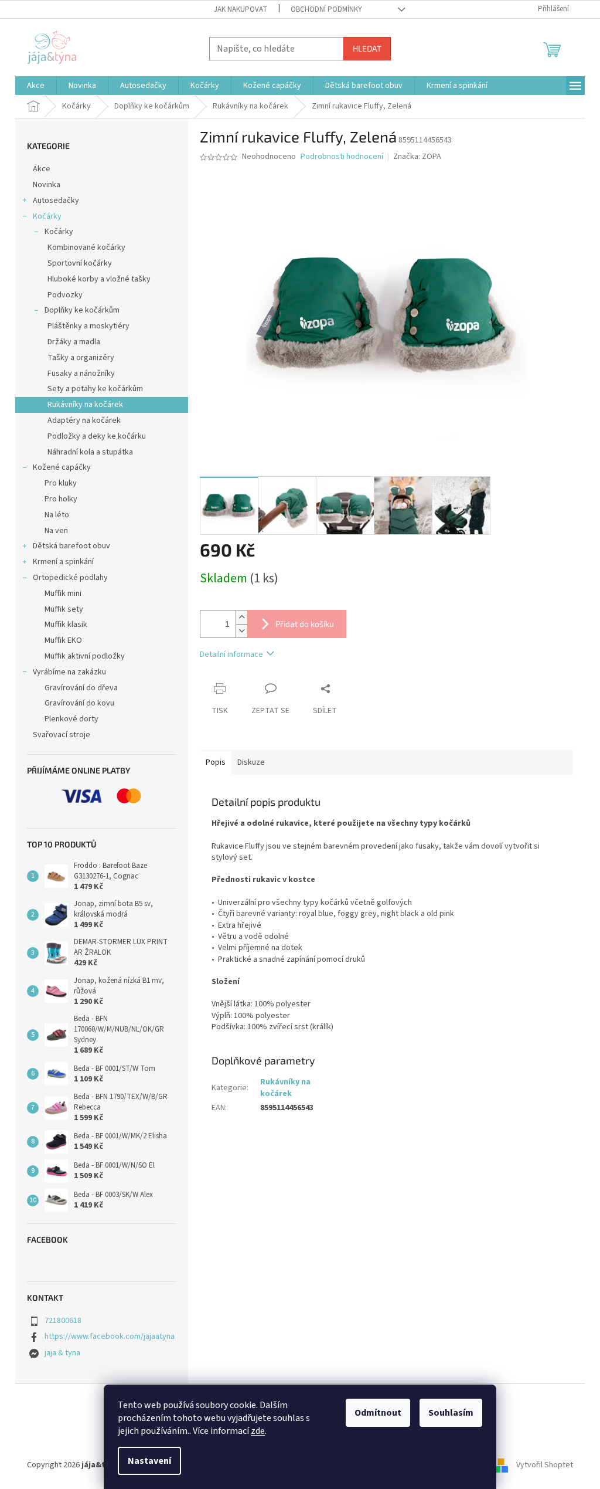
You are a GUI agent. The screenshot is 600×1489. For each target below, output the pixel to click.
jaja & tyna (62, 1353)
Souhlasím (450, 1412)
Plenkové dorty (71, 719)
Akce (41, 169)
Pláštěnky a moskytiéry (88, 326)
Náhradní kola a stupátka (90, 452)
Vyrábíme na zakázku (69, 672)
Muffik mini (63, 593)
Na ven (56, 531)
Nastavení (149, 1460)
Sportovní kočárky (79, 263)
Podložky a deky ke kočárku (96, 436)
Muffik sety (64, 609)
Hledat (367, 48)
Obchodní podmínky (326, 9)
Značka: (417, 156)
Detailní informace (231, 654)
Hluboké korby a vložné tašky (99, 279)
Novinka (46, 185)
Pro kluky (61, 483)
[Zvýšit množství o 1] (241, 617)
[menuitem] (35, 85)
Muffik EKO (63, 640)
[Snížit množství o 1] (241, 630)
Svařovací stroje (61, 735)
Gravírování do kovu (79, 703)
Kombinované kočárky (86, 247)
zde (258, 1430)
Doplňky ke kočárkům (82, 310)
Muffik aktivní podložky (85, 656)
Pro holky (61, 499)
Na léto (57, 515)
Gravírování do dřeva (81, 688)
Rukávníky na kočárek (85, 405)
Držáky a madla (73, 342)
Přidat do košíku (304, 624)
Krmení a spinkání (63, 562)
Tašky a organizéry (80, 358)
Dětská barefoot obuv (71, 546)
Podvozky (65, 295)
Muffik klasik (66, 624)
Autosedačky (56, 200)
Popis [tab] (216, 762)
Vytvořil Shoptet (544, 1465)
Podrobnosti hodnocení (342, 156)
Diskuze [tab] (251, 762)
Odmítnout (377, 1412)
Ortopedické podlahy (70, 578)
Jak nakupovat (240, 9)
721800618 (63, 1321)
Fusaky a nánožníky (81, 373)
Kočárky (47, 216)
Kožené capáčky (62, 467)
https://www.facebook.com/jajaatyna (110, 1336)
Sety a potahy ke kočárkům (95, 389)
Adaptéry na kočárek (84, 420)
